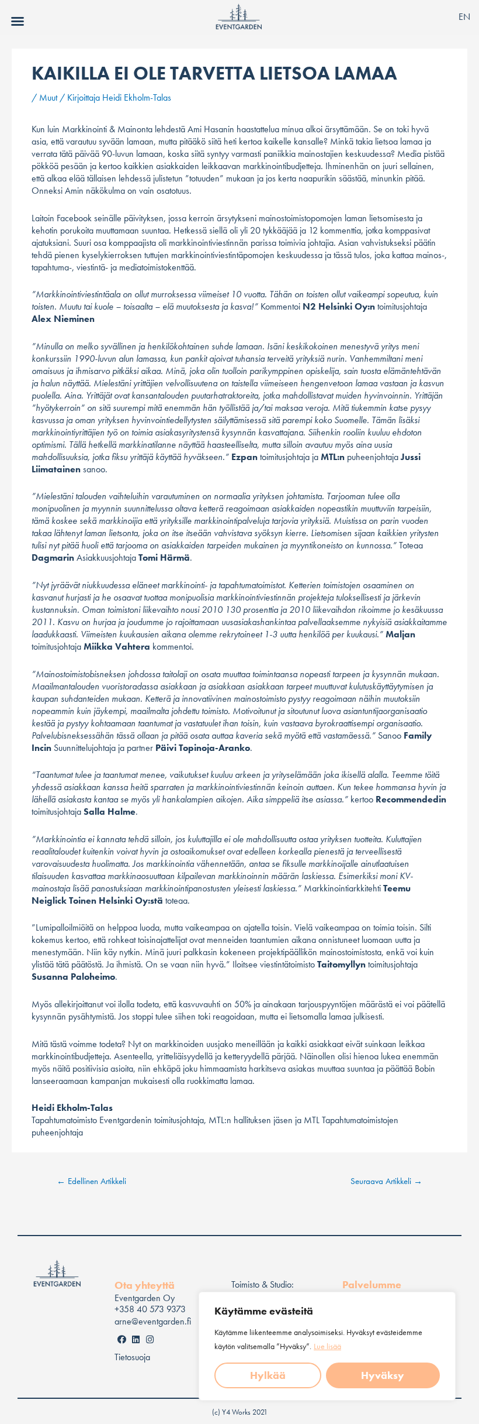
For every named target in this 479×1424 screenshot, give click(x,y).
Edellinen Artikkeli (91, 1181)
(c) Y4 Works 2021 (240, 1412)
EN (464, 17)
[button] (17, 21)
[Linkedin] (136, 1339)
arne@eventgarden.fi (152, 1321)
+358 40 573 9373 (150, 1309)
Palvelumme (371, 1284)
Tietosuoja (132, 1357)
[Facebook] (121, 1339)
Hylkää (268, 1375)
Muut (48, 97)
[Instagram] (150, 1339)
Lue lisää (327, 1346)
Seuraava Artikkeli (386, 1181)
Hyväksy (382, 1375)
